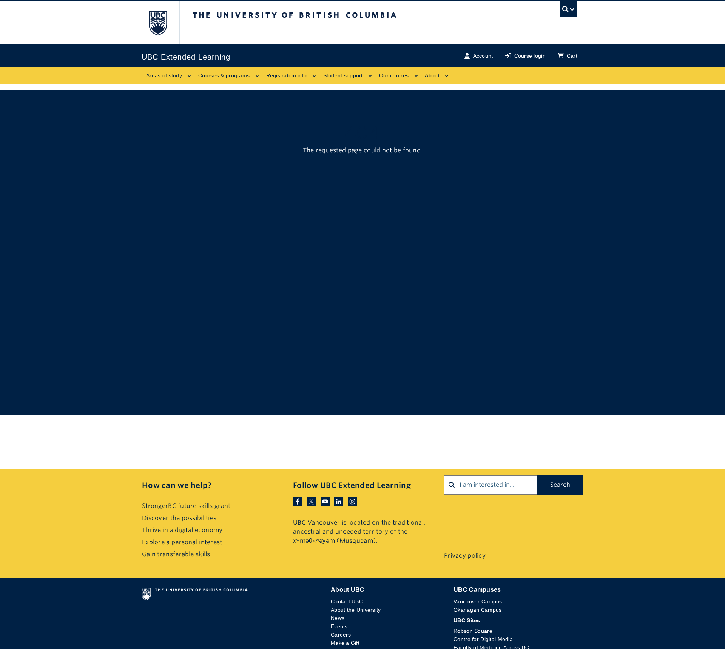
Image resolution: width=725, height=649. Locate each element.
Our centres (394, 75)
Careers (341, 635)
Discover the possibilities (179, 518)
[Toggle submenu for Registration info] (314, 75)
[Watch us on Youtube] (325, 501)
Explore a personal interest (182, 542)
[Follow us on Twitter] (311, 501)
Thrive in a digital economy (182, 530)
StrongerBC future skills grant (186, 505)
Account (483, 56)
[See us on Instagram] (352, 501)
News (337, 618)
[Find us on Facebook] (297, 501)
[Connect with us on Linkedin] (338, 501)
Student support (343, 75)
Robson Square (473, 631)
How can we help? (176, 485)
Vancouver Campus (478, 601)
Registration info (286, 75)
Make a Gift (345, 643)
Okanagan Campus (477, 610)
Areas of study (164, 75)
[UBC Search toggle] (568, 11)
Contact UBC (347, 601)
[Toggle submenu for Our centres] (415, 75)
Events (339, 626)
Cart (572, 56)
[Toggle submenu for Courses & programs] (257, 75)
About (432, 75)
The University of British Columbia (157, 22)
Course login (530, 56)
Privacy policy (465, 555)
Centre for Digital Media (483, 639)
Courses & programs (224, 75)
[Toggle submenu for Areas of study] (189, 75)
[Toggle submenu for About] (446, 75)
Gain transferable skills (176, 554)
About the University (356, 610)
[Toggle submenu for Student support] (370, 75)
